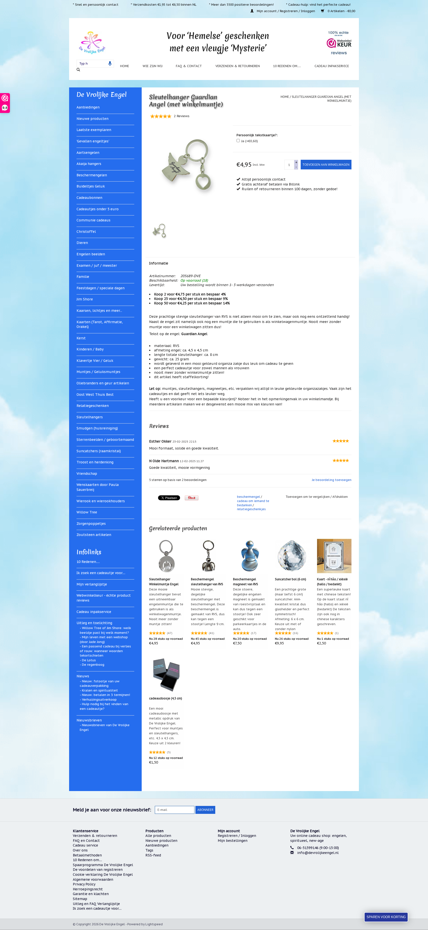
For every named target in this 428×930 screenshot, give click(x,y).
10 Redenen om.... (87, 860)
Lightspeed (154, 924)
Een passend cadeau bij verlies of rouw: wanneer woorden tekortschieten (105, 651)
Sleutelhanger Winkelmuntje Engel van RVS (164, 582)
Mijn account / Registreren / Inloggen (286, 11)
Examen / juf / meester (97, 265)
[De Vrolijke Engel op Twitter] (324, 810)
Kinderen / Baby (90, 349)
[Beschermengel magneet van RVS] (250, 556)
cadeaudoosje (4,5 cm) (165, 698)
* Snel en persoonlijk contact (95, 4)
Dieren (82, 242)
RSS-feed (153, 855)
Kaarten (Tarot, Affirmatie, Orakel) (100, 324)
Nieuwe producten (92, 118)
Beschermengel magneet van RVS (245, 581)
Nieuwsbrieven (89, 720)
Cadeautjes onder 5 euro (98, 209)
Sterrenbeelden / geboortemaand (105, 439)
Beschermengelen (92, 175)
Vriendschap (87, 473)
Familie (83, 276)
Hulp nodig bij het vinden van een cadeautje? (104, 706)
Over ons (80, 850)
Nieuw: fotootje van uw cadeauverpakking (99, 683)
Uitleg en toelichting (94, 623)
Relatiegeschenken (93, 405)
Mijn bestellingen (232, 840)
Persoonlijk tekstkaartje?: (257, 135)
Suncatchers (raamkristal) (99, 451)
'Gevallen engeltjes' (93, 141)
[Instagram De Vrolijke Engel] (351, 810)
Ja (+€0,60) (249, 141)
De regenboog (93, 665)
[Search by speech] (110, 63)
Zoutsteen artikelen (94, 534)
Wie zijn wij (152, 66)
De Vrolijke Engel (102, 94)
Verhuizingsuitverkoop (99, 699)
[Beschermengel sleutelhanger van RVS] (208, 556)
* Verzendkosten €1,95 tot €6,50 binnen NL (163, 4)
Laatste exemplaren (94, 130)
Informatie (158, 263)
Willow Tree (87, 512)
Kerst (81, 338)
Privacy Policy (84, 884)
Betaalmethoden (87, 855)
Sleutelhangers (90, 417)
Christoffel (86, 231)
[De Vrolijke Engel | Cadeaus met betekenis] (92, 42)
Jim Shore (85, 299)
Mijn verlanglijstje (92, 584)
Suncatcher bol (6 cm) (290, 579)
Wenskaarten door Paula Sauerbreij (98, 487)
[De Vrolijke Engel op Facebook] (316, 810)
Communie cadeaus (93, 220)
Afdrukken (340, 497)
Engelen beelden (91, 254)
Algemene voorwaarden (93, 879)
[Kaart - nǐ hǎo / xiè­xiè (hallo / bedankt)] (334, 556)
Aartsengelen (88, 152)
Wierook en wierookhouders (101, 501)
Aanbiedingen (88, 107)
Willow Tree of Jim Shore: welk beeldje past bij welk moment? (105, 630)
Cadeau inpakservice (332, 66)
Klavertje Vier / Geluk (95, 360)
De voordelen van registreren (98, 869)
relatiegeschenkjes (251, 509)
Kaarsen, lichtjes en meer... (99, 310)
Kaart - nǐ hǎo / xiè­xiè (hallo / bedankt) (332, 581)
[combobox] (95, 64)
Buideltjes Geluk (91, 186)
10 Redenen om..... (287, 66)
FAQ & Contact (189, 66)
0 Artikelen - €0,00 (341, 11)
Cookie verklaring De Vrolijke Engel (103, 874)
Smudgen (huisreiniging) (97, 428)
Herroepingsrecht (88, 889)
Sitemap (80, 899)
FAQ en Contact (86, 840)
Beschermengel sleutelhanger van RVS (207, 581)
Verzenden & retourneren (237, 66)
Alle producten (158, 835)
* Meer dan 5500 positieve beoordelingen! (241, 4)
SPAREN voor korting (386, 917)
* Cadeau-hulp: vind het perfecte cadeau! (318, 4)
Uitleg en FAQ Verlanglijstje (96, 904)
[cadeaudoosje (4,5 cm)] (166, 675)
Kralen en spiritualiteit (100, 690)
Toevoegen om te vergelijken (308, 497)
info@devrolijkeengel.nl (318, 852)
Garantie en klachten (91, 894)
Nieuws (83, 676)
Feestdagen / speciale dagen (101, 288)
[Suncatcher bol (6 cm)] (292, 556)
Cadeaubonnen (89, 197)
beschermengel (248, 497)
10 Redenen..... (88, 561)
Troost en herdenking (95, 462)
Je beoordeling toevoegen (331, 480)
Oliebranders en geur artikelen (103, 383)
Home (124, 66)
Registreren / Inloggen (237, 835)
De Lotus (89, 660)
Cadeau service (85, 845)
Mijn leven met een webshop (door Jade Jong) (104, 639)
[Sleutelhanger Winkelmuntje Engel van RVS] (166, 556)
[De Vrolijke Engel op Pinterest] (333, 810)
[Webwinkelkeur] (322, 871)
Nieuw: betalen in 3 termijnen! (106, 695)
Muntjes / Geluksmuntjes (98, 372)
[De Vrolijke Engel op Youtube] (342, 810)
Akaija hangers (89, 163)
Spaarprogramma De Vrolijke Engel (103, 865)
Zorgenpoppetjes (91, 523)
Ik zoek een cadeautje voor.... (101, 573)
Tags (149, 850)
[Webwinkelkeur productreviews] (339, 42)
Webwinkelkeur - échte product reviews (104, 598)
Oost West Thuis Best (95, 394)
